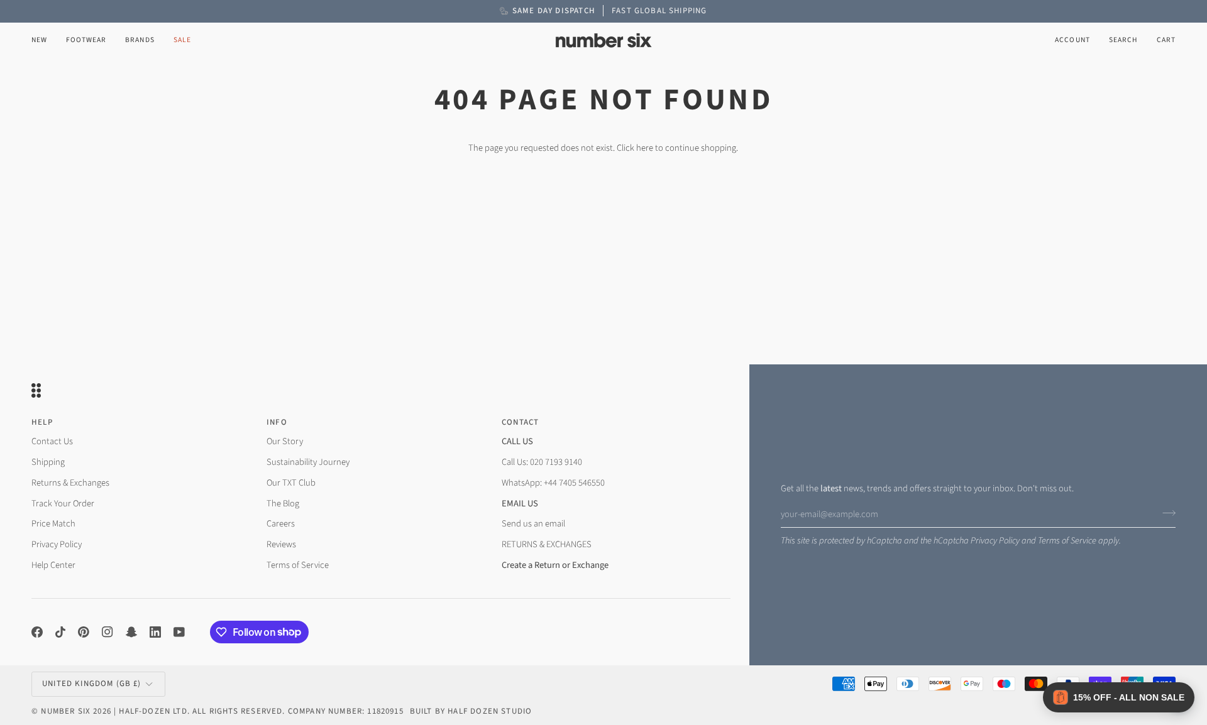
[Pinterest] (83, 632)
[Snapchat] (131, 632)
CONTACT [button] (520, 422)
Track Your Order (62, 503)
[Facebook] (37, 632)
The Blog (283, 503)
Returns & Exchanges (70, 482)
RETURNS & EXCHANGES (547, 544)
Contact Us (52, 441)
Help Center (53, 565)
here (644, 148)
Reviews (281, 544)
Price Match (53, 523)
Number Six (66, 711)
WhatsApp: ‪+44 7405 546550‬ (553, 482)
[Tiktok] (60, 632)
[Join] (1165, 513)
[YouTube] (179, 632)
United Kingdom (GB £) (91, 683)
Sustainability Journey (308, 462)
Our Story (285, 441)
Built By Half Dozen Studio (471, 711)
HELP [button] (42, 422)
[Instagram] (107, 632)
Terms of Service (1067, 540)
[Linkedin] (155, 632)
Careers (281, 523)
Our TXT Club (291, 482)
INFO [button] (277, 422)
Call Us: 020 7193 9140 (542, 462)
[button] (86, 40)
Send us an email (533, 523)
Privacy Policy (995, 540)
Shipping (48, 462)
